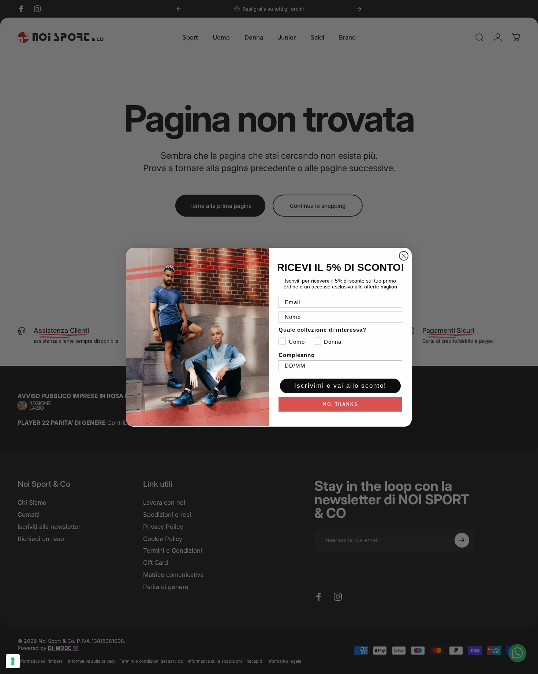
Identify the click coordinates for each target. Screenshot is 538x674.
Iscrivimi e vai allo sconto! (340, 385)
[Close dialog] (403, 255)
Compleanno (297, 354)
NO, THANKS (340, 403)
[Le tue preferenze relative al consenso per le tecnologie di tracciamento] (13, 661)
